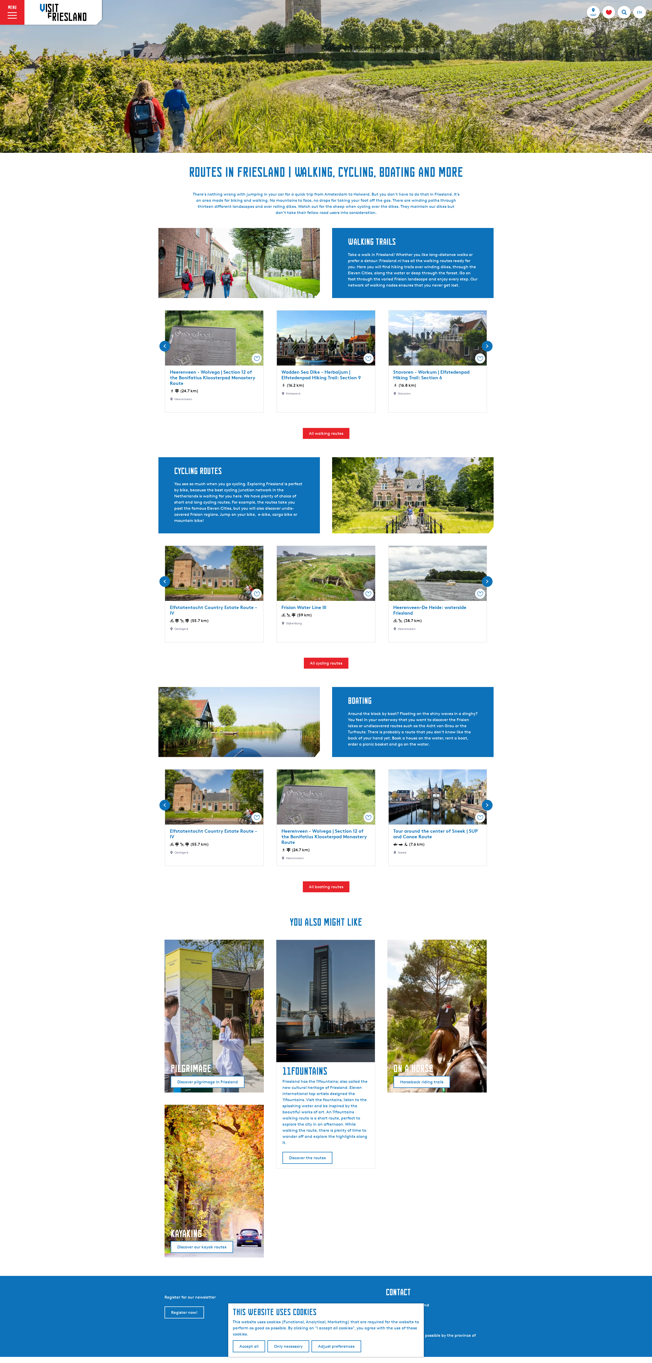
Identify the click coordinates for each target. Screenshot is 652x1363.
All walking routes (326, 433)
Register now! (184, 1312)
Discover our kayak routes (201, 1247)
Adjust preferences (336, 1346)
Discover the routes (307, 1157)
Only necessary (288, 1346)
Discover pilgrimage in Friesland (207, 1081)
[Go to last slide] (164, 346)
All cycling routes (326, 663)
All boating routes (326, 886)
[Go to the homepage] (63, 12)
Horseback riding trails (421, 1081)
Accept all (249, 1346)
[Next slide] (487, 346)
